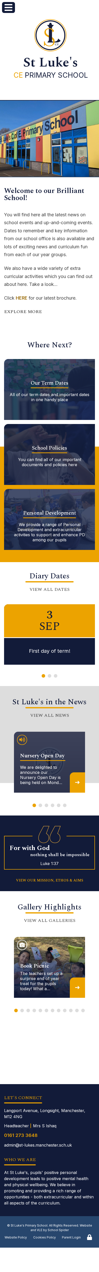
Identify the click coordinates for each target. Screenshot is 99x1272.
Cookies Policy (44, 1237)
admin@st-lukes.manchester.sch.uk (38, 1145)
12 (83, 1010)
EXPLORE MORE (23, 311)
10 (71, 1010)
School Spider (58, 1230)
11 (77, 1010)
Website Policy (16, 1237)
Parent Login (71, 1237)
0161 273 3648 (21, 1135)
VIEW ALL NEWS (49, 715)
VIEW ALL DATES (49, 589)
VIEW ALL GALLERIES (49, 920)
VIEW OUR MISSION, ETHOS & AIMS (49, 880)
